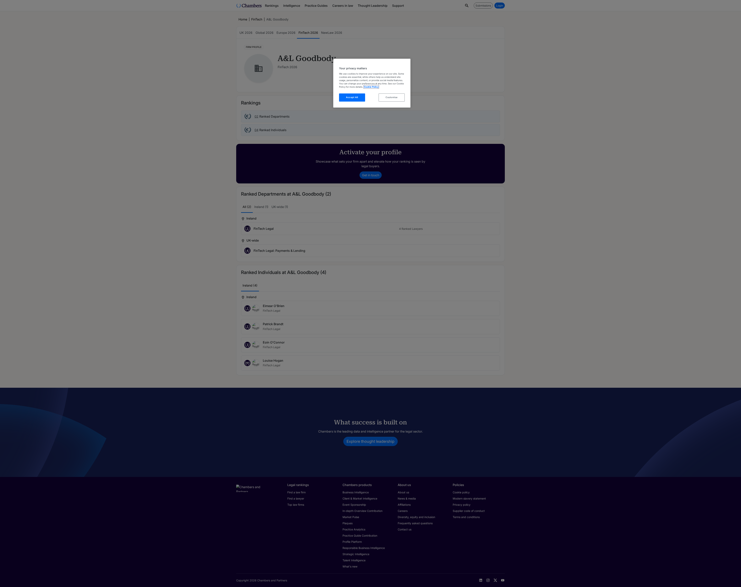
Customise (392, 97)
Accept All (352, 97)
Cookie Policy (371, 87)
